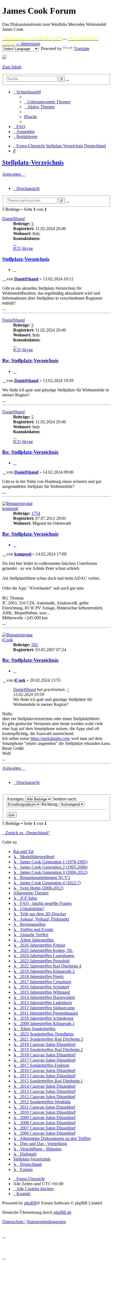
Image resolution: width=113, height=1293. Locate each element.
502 (34, 644)
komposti (10, 508)
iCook (7, 639)
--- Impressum (28, 43)
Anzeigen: (16, 799)
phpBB (30, 1203)
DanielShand (13, 218)
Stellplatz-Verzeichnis (33, 162)
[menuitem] (47, 102)
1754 (35, 513)
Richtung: (50, 804)
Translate (81, 48)
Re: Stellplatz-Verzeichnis (30, 360)
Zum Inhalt (11, 67)
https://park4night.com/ (50, 738)
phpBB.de (62, 1212)
